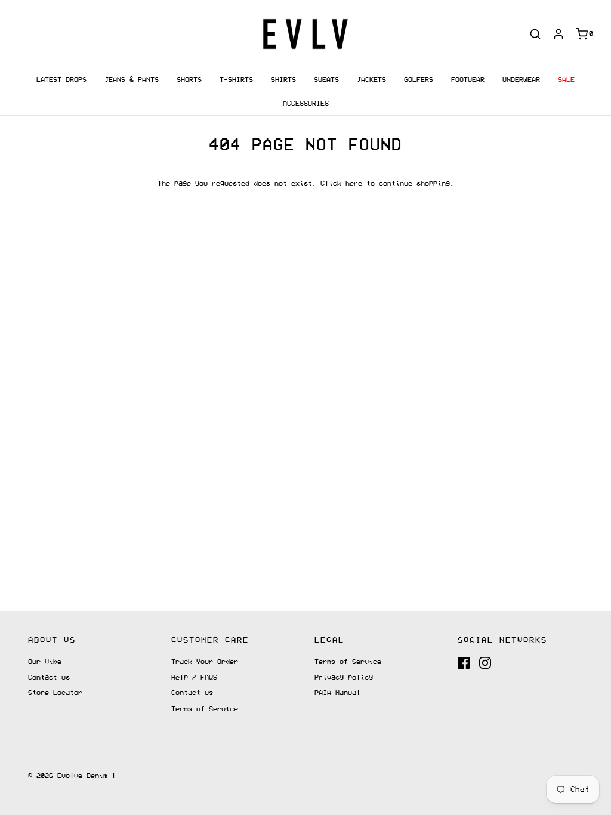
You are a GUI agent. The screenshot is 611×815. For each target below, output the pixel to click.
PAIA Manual (337, 693)
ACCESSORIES (306, 103)
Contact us (49, 677)
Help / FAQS (194, 677)
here (353, 183)
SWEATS (326, 80)
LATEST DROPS (61, 80)
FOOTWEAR (468, 80)
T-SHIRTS (236, 80)
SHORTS (189, 80)
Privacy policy (343, 677)
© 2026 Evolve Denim (67, 776)
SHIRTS (283, 80)
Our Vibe (44, 662)
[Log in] (558, 34)
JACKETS (371, 80)
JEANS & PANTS (131, 80)
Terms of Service (204, 709)
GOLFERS (418, 80)
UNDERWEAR (521, 80)
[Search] (535, 34)
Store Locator (55, 693)
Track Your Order (204, 662)
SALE (566, 80)
